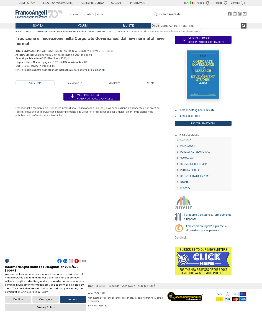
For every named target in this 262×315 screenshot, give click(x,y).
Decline (18, 299)
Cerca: (155, 25)
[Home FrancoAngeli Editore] (39, 14)
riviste (28, 31)
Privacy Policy (46, 307)
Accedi (200, 2)
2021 (111, 31)
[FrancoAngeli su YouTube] (244, 14)
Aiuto (100, 14)
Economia (185, 140)
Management (187, 146)
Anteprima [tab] (35, 83)
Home (18, 31)
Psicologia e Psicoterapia (195, 152)
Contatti (89, 14)
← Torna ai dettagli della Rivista (195, 110)
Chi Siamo (75, 14)
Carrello (235, 2)
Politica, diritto (190, 170)
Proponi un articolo (203, 123)
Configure (45, 299)
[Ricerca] (243, 26)
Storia (184, 182)
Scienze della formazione (195, 176)
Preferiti (217, 2)
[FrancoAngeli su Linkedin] (235, 14)
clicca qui (99, 69)
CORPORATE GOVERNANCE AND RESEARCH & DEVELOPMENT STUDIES (70, 31)
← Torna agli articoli (187, 115)
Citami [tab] (151, 83)
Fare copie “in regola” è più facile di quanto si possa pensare (206, 228)
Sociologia (186, 158)
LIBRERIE (101, 286)
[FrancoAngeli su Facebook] (230, 14)
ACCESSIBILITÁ (146, 286)
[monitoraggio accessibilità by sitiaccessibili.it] (185, 293)
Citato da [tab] (114, 83)
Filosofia (185, 188)
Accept (73, 299)
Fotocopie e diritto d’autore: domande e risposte (208, 217)
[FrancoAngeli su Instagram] (240, 14)
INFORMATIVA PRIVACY (122, 286)
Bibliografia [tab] (75, 83)
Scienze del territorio (193, 164)
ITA (186, 2)
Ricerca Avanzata (170, 14)
